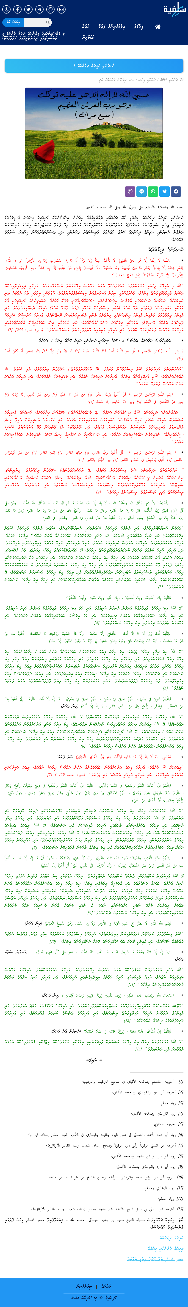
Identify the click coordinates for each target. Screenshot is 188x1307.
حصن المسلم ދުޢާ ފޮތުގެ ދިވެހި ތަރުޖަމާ (155, 1259)
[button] (176, 191)
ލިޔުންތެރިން (84, 1287)
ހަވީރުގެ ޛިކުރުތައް (171, 1238)
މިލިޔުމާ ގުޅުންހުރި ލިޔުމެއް (165, 1249)
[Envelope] (61, 9)
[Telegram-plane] (39, 9)
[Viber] (50, 9)
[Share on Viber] (130, 191)
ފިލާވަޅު (138, 26)
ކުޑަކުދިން (88, 37)
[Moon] (6, 9)
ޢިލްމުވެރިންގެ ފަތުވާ (112, 26)
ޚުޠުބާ (85, 26)
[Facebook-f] (17, 9)
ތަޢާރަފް (106, 1287)
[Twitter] (28, 9)
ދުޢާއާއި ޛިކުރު (147, 80)
